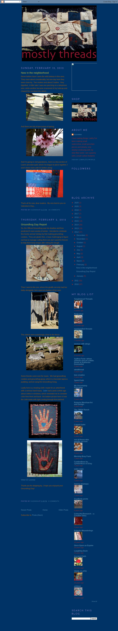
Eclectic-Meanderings (83, 531)
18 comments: (54, 210)
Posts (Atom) (37, 515)
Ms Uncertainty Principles (80, 386)
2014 (76, 225)
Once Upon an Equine (83, 545)
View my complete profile (83, 159)
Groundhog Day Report (34, 224)
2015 (76, 221)
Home (45, 510)
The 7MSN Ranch (81, 410)
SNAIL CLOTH (80, 571)
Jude (45, 391)
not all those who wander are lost (81, 440)
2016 (76, 217)
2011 (76, 281)
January (80, 276)
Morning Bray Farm (82, 456)
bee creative (79, 375)
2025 (76, 203)
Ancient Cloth (80, 556)
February (80, 265)
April (79, 257)
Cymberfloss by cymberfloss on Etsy (83, 463)
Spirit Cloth (79, 380)
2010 (76, 284)
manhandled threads (83, 329)
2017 (76, 214)
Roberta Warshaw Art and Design (83, 403)
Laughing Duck (81, 551)
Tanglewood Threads (83, 299)
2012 (76, 232)
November (81, 239)
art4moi (77, 586)
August (80, 246)
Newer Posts (26, 510)
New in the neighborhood (35, 72)
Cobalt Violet (79, 425)
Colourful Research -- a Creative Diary (84, 515)
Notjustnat (78, 314)
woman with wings (82, 344)
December (81, 235)
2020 (76, 206)
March (79, 261)
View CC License (28, 480)
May (79, 254)
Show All (94, 601)
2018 (76, 210)
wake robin (79, 469)
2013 (76, 228)
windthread (79, 370)
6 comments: (54, 501)
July (78, 250)
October (80, 243)
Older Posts (63, 510)
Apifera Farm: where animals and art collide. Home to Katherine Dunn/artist (84, 361)
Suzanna (78, 134)
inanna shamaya (81, 484)
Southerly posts (81, 499)
